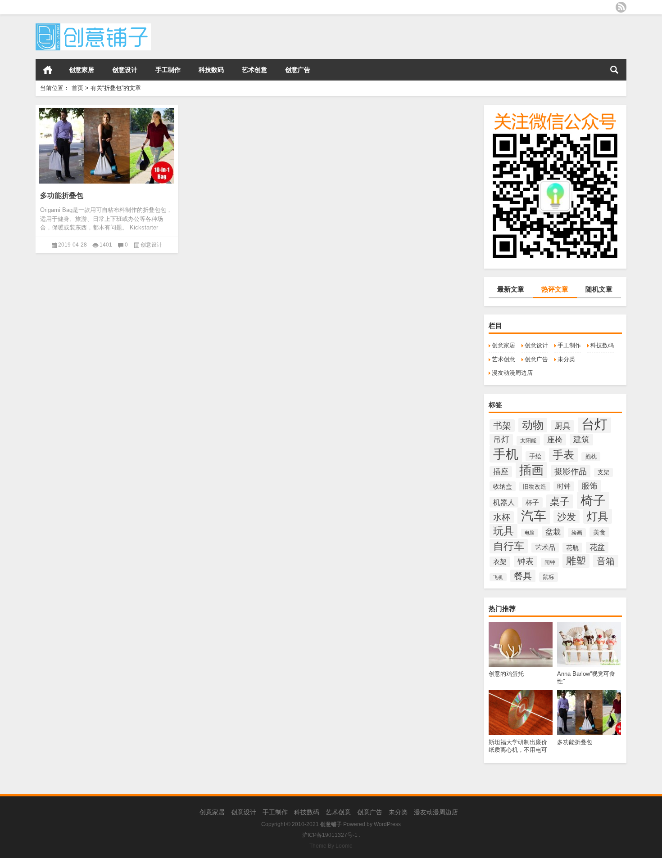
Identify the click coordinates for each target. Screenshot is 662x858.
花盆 (597, 547)
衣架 (500, 562)
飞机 (498, 577)
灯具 (597, 516)
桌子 (560, 501)
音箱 (606, 561)
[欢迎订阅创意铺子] (621, 7)
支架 (603, 472)
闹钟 (549, 562)
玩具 (503, 531)
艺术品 (545, 547)
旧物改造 (534, 486)
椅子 (593, 500)
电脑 (530, 532)
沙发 (566, 517)
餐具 (523, 576)
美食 (599, 532)
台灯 (594, 424)
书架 (502, 426)
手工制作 (168, 69)
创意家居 (81, 69)
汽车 (533, 516)
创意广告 (297, 69)
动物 (533, 425)
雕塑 (576, 560)
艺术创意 (254, 69)
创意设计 (124, 69)
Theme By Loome (331, 846)
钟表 (525, 561)
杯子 (532, 502)
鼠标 (548, 577)
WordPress (387, 824)
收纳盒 (502, 486)
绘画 (576, 533)
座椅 (554, 440)
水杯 (501, 517)
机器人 (504, 502)
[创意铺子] (93, 26)
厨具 (562, 426)
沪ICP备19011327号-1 (330, 835)
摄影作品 (570, 471)
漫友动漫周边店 (512, 372)
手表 (563, 455)
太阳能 (528, 440)
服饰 (589, 485)
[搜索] (614, 70)
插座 (500, 471)
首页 (48, 70)
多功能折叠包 (61, 195)
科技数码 (211, 69)
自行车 (508, 546)
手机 (505, 454)
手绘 (535, 456)
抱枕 (591, 457)
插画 (531, 470)
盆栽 (553, 532)
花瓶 (572, 547)
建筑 (581, 439)
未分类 (566, 359)
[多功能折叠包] (107, 144)
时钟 (564, 486)
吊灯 (501, 439)
